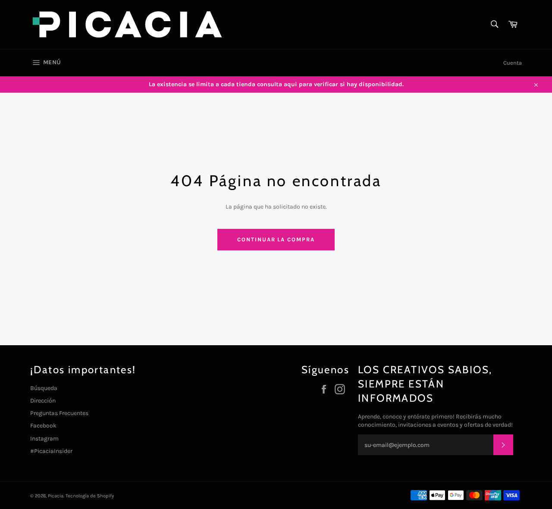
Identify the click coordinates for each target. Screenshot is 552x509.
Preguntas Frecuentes (59, 413)
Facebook (43, 425)
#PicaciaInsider (51, 451)
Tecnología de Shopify (90, 496)
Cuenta (512, 62)
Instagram (44, 438)
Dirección (43, 400)
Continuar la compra (276, 239)
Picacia (55, 496)
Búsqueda (43, 388)
